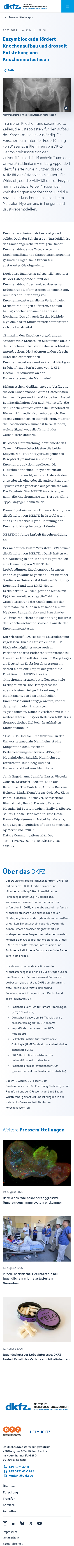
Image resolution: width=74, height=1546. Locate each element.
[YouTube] (39, 1523)
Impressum (10, 1532)
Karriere (9, 1505)
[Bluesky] (22, 1523)
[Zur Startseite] (25, 6)
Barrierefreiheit (13, 1544)
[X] (31, 1523)
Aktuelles (9, 1511)
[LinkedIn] (13, 1523)
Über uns (9, 1486)
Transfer (9, 1498)
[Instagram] (5, 1523)
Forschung (10, 1492)
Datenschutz (11, 1538)
